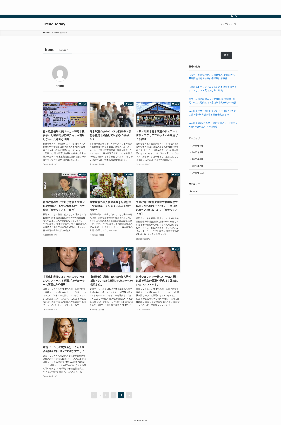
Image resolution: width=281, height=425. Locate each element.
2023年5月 (197, 152)
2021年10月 (198, 172)
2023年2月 (197, 166)
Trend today (54, 24)
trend (195, 191)
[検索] (236, 16)
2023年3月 (197, 159)
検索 (226, 55)
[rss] (232, 16)
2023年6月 (197, 145)
